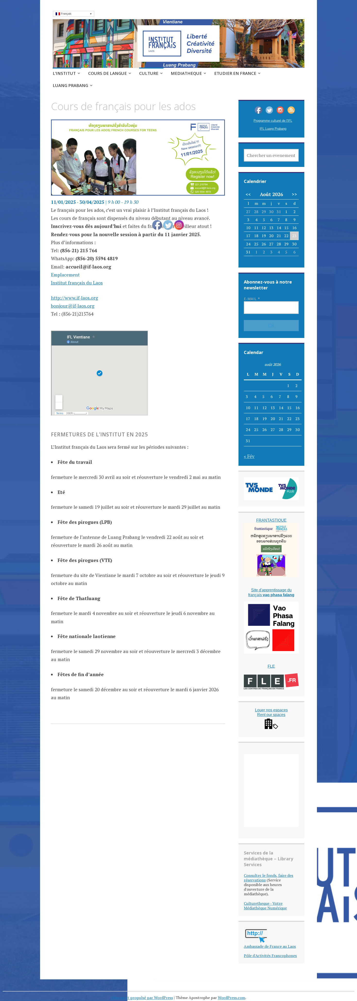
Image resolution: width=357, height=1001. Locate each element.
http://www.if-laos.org (74, 298)
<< (248, 194)
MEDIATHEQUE (186, 73)
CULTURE (148, 73)
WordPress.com (231, 997)
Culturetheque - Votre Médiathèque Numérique (265, 906)
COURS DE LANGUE (107, 73)
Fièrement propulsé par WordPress (142, 997)
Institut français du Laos (77, 283)
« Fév (249, 456)
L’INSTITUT (64, 73)
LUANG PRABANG (70, 85)
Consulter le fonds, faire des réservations (268, 878)
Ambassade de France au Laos (270, 946)
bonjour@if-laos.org (72, 306)
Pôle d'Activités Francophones (270, 955)
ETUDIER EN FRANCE (235, 73)
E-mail (252, 298)
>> (294, 194)
